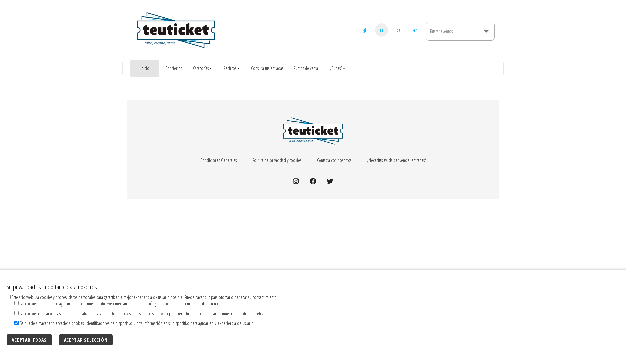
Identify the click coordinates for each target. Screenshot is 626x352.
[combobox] (455, 35)
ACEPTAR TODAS (29, 340)
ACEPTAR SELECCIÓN (86, 340)
